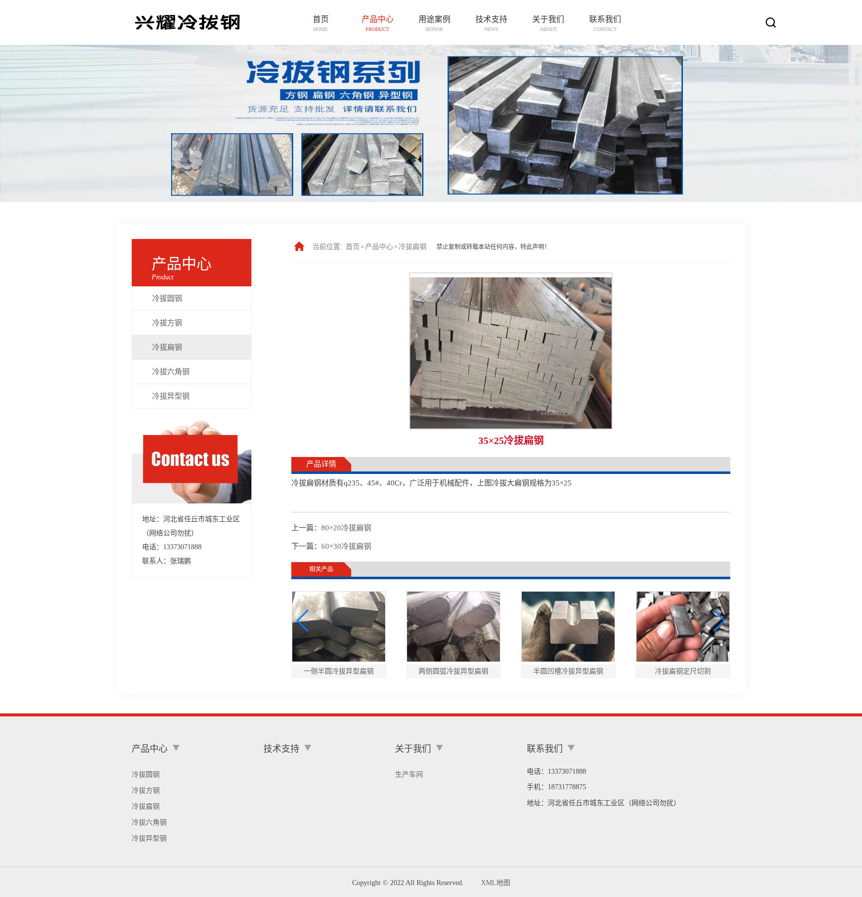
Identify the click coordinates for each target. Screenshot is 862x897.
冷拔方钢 (167, 323)
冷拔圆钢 (167, 298)
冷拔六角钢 (171, 372)
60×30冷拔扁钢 (346, 546)
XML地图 (495, 883)
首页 (353, 246)
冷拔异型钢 (171, 396)
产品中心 (379, 246)
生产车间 (409, 774)
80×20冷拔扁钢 (346, 528)
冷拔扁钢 (167, 347)
